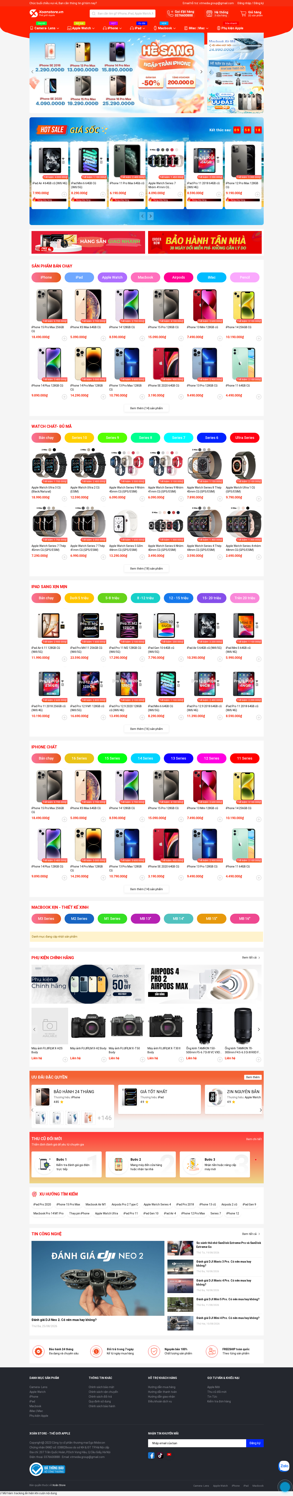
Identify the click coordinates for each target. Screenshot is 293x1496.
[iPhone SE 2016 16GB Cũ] (57, 1118)
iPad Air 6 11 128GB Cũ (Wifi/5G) (45, 649)
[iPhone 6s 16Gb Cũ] (41, 1118)
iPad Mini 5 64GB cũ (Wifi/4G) (238, 649)
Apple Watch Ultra (106, 1213)
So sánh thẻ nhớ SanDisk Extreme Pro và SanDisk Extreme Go (228, 1244)
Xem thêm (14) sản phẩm (146, 408)
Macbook (165, 28)
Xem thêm (253, 1077)
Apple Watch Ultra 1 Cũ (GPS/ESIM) (240, 489)
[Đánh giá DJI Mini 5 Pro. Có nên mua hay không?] (180, 1304)
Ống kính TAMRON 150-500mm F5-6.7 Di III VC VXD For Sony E (203, 1050)
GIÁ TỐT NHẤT (153, 1091)
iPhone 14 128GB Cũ (122, 327)
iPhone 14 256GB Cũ (238, 327)
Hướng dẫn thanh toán (162, 1391)
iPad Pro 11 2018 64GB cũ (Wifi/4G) (203, 185)
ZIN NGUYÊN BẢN (243, 1091)
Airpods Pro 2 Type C (125, 1204)
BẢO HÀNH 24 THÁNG (74, 1091)
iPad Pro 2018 (185, 1204)
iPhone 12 (232, 1213)
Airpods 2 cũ (229, 1204)
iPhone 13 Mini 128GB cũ (202, 327)
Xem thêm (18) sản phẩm (146, 568)
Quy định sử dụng (100, 1401)
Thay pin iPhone (79, 1213)
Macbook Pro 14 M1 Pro (48, 1213)
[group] (117, 73)
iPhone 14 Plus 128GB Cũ (47, 385)
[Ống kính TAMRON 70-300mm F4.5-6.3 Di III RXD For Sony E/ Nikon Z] (243, 1026)
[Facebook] (151, 1455)
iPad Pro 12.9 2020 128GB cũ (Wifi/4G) (125, 708)
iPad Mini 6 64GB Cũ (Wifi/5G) (83, 185)
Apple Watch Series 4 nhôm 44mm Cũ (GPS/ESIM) (243, 547)
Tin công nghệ (46, 1234)
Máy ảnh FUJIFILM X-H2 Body (88, 1048)
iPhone (113, 28)
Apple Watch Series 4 (157, 1204)
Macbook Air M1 (96, 1204)
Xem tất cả (249, 957)
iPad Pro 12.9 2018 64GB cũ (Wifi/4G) (204, 708)
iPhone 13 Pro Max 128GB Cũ (125, 387)
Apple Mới (213, 1387)
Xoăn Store (58, 1485)
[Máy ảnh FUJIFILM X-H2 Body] (88, 1026)
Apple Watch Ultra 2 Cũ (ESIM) (84, 489)
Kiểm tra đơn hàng (219, 1401)
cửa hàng (220, 15)
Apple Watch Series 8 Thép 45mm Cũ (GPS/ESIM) (204, 489)
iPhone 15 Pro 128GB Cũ (163, 327)
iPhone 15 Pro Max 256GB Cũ (47, 329)
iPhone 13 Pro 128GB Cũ (202, 385)
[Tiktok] (160, 1455)
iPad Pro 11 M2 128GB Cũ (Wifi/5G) (125, 649)
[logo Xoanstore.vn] (46, 13)
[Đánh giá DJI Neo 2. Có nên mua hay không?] (98, 1278)
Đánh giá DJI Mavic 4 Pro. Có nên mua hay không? (223, 1282)
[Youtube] (169, 1455)
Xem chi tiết (254, 1139)
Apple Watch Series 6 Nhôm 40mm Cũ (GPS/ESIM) (165, 547)
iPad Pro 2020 (42, 1204)
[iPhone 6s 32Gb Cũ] (73, 1118)
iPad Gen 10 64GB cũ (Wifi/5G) (161, 649)
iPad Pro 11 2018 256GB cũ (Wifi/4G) (48, 708)
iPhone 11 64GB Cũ (238, 385)
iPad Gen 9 (249, 1204)
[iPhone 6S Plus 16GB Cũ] (88, 1118)
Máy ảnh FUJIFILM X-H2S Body (47, 1050)
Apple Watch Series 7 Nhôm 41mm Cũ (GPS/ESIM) (162, 185)
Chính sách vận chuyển (103, 1391)
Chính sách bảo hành (102, 1406)
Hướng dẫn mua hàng (161, 1387)
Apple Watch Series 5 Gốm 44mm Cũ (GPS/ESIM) (126, 547)
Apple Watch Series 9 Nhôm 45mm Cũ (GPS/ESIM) (127, 489)
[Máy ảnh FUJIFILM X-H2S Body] (49, 1026)
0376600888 (184, 15)
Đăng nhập (244, 3)
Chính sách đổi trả (100, 1396)
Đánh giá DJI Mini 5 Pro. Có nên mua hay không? (228, 1299)
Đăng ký (259, 3)
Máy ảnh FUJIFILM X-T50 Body (124, 1050)
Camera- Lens (44, 28)
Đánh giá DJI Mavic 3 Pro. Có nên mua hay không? (223, 1263)
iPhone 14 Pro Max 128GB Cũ (86, 387)
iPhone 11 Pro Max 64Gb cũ (127, 183)
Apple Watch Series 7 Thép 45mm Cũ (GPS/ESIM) (48, 547)
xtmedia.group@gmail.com (216, 3)
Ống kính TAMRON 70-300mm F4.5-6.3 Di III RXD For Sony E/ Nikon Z (243, 1050)
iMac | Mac (197, 28)
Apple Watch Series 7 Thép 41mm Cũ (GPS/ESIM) (87, 547)
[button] (32, 72)
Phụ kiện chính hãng (52, 957)
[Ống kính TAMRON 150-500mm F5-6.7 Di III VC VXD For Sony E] (204, 1026)
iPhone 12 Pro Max (193, 1213)
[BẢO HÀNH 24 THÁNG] (43, 1097)
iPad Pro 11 (131, 1213)
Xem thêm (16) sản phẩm (146, 728)
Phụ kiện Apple (232, 28)
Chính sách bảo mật (101, 1387)
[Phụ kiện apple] (88, 984)
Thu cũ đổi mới (216, 1391)
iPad (138, 28)
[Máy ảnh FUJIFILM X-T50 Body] (127, 1026)
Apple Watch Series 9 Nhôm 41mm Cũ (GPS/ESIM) (165, 489)
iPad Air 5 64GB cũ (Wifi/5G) (204, 647)
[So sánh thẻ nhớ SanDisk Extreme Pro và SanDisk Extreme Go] (180, 1248)
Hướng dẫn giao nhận (161, 1396)
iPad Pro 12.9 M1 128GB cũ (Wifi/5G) (87, 708)
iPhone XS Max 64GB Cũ (85, 327)
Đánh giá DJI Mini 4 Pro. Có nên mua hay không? (228, 1318)
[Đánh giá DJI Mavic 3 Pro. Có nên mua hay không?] (180, 1267)
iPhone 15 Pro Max (68, 1204)
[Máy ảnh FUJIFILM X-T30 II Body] (165, 1026)
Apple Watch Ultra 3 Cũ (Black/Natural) (46, 489)
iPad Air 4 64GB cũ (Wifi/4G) (49, 183)
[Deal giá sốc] (71, 129)
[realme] (205, 984)
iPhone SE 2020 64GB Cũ (163, 385)
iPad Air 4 (170, 1213)
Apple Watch (81, 28)
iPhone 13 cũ (208, 1204)
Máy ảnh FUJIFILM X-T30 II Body (163, 1050)
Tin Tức (212, 1396)
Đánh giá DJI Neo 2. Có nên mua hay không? (64, 1320)
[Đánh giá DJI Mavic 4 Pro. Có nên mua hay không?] (180, 1286)
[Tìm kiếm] (94, 14)
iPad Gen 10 (151, 1213)
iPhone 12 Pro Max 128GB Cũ (242, 185)
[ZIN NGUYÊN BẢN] (216, 1097)
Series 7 (215, 1213)
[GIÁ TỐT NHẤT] (129, 1097)
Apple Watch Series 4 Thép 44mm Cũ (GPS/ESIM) (204, 547)
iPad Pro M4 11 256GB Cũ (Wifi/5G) (86, 649)
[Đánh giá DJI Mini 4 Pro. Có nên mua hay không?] (180, 1323)
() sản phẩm (255, 15)
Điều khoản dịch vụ (160, 1401)
